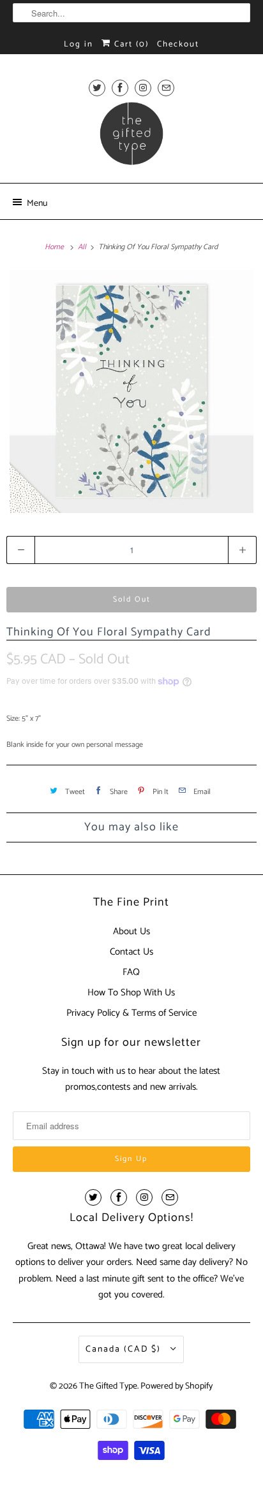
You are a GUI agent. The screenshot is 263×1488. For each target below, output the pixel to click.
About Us (131, 931)
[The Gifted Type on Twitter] (97, 87)
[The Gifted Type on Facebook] (120, 87)
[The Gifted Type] (131, 137)
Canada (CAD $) (125, 1349)
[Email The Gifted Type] (166, 87)
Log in (78, 44)
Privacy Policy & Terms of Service (131, 1013)
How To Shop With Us (131, 992)
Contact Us (131, 952)
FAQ (131, 972)
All (83, 247)
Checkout (178, 44)
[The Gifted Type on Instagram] (143, 87)
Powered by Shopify (176, 1386)
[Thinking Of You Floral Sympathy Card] (131, 391)
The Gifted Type (108, 1386)
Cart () (130, 44)
